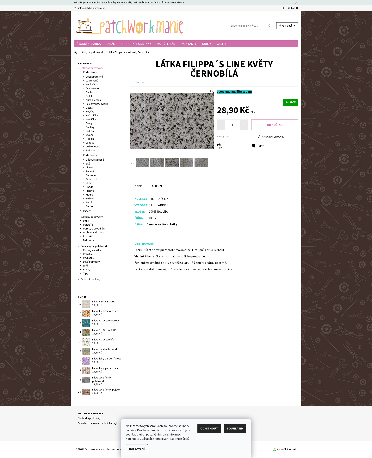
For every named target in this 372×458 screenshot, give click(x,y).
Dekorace (88, 240)
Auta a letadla (94, 100)
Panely (87, 211)
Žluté (89, 183)
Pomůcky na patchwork (94, 246)
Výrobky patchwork (92, 217)
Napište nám (166, 44)
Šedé (89, 202)
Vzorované (92, 81)
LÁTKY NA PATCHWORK (271, 137)
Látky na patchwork (92, 68)
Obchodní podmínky (136, 44)
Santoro (90, 92)
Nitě (85, 266)
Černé (89, 206)
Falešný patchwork (97, 104)
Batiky (89, 108)
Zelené (90, 171)
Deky (86, 221)
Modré (89, 195)
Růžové (90, 199)
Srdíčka (90, 131)
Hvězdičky (92, 116)
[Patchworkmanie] (130, 25)
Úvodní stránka (89, 44)
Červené (91, 175)
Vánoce (90, 143)
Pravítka (88, 254)
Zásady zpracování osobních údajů (97, 423)
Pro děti (87, 236)
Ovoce (90, 135)
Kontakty (188, 44)
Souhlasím (235, 428)
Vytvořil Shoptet (286, 449)
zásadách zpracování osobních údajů (165, 439)
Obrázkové (92, 88)
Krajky (86, 270)
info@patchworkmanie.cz (91, 8)
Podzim (90, 139)
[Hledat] (270, 25)
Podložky (88, 258)
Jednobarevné (94, 77)
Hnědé (89, 187)
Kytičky (90, 112)
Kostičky (91, 119)
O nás (111, 44)
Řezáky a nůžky (92, 250)
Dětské (90, 96)
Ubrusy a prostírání (94, 229)
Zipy (85, 273)
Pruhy (89, 123)
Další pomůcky (91, 262)
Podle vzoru (90, 72)
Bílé (88, 164)
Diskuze (157, 186)
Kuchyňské (92, 85)
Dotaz (260, 146)
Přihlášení (292, 8)
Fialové (90, 191)
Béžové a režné (95, 160)
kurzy (206, 44)
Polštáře (88, 225)
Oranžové (91, 179)
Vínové (90, 168)
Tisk (219, 148)
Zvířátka (90, 150)
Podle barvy (90, 155)
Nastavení (137, 449)
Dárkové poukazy (91, 279)
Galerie (222, 44)
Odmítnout (209, 428)
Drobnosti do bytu (93, 233)
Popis (138, 186)
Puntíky (90, 127)
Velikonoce (92, 147)
